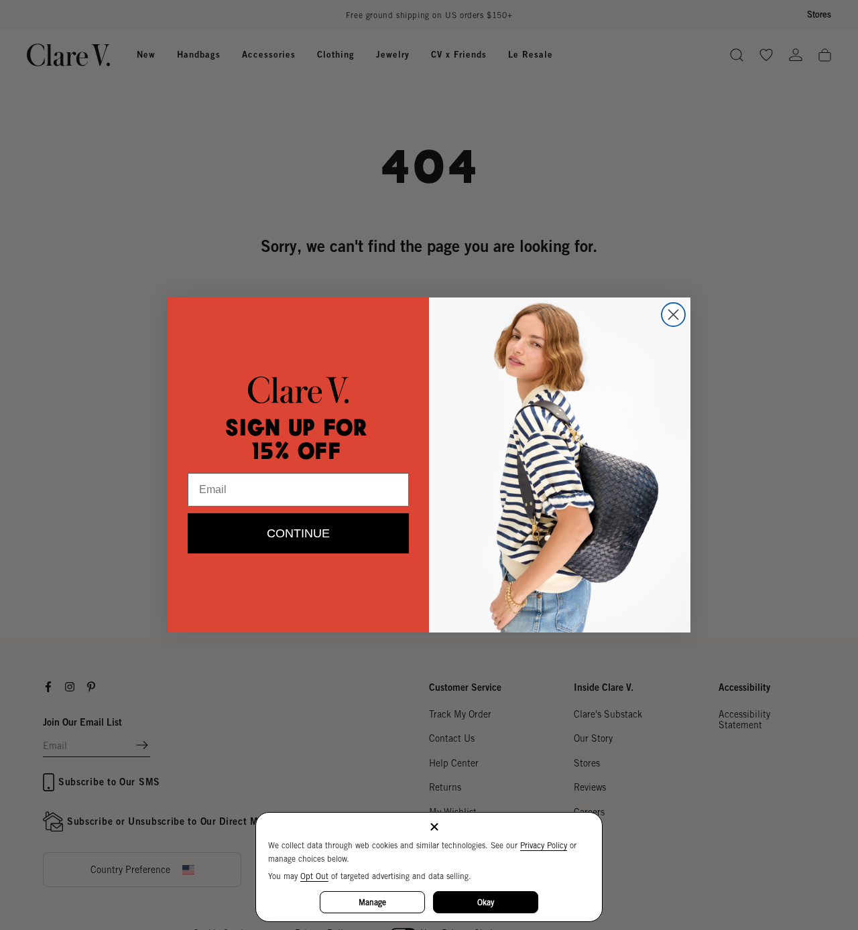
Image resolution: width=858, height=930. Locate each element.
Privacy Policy (543, 845)
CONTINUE (298, 533)
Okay (485, 902)
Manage (372, 902)
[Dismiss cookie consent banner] (434, 828)
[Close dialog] (673, 314)
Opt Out (314, 876)
